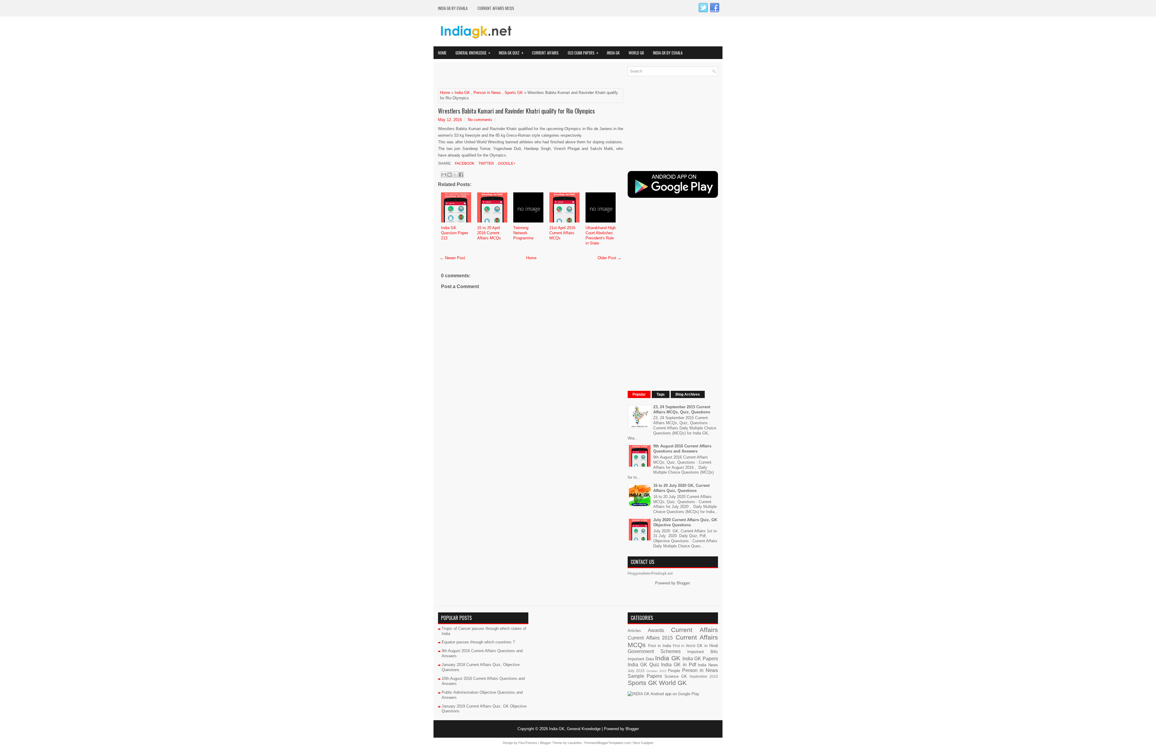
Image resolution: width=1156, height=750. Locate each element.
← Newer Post (452, 258)
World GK (636, 53)
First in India (659, 645)
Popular (639, 394)
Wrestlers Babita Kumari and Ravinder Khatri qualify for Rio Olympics (516, 110)
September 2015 (703, 676)
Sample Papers (645, 676)
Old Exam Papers (583, 52)
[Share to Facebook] (461, 175)
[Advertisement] (508, 76)
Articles (634, 630)
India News (708, 665)
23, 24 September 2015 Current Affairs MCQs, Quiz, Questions (681, 409)
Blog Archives (688, 394)
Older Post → (609, 258)
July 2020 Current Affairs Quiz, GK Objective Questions (685, 522)
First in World (684, 646)
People (674, 670)
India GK (613, 53)
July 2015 (636, 671)
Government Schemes (654, 651)
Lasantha (574, 743)
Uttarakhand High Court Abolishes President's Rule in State (601, 235)
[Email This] (444, 175)
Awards (656, 630)
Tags (661, 394)
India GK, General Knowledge (575, 729)
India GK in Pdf (678, 664)
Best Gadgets (643, 743)
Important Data (641, 659)
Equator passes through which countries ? (478, 642)
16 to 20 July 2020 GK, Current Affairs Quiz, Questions (681, 488)
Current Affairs (545, 53)
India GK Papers (700, 658)
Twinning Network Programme (523, 233)
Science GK (675, 676)
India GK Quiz (511, 52)
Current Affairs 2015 (650, 637)
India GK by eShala (453, 8)
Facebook (464, 163)
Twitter (485, 163)
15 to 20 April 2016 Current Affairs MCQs (489, 233)
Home (442, 53)
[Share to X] (455, 175)
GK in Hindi (707, 645)
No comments (480, 119)
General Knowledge (472, 52)
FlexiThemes (527, 743)
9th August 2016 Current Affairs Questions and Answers (682, 448)
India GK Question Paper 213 (454, 233)
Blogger (683, 583)
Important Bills (702, 651)
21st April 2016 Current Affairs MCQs (562, 233)
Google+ (506, 163)
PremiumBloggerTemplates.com (607, 743)
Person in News (487, 92)
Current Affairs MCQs (495, 8)
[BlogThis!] (449, 175)
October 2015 (656, 671)
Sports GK (514, 92)
